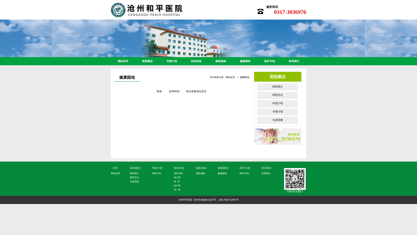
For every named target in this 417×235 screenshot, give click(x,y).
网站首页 (123, 61)
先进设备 (278, 119)
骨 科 (177, 181)
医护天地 (269, 61)
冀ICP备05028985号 (229, 200)
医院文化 (278, 95)
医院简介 (278, 86)
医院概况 (147, 61)
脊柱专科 (178, 173)
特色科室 (196, 61)
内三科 (177, 177)
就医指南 (221, 61)
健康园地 (245, 61)
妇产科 (177, 185)
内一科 (177, 189)
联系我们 (294, 61)
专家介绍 (172, 61)
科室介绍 (278, 103)
